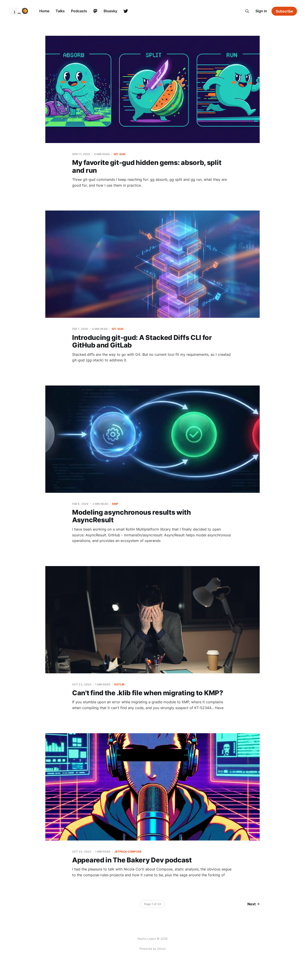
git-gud (119, 154)
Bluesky (110, 11)
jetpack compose (127, 851)
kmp (115, 504)
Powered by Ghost (153, 948)
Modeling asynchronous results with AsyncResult (131, 516)
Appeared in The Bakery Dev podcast (132, 860)
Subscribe (284, 11)
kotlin (119, 684)
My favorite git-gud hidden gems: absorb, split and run (146, 166)
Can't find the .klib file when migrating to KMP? (147, 693)
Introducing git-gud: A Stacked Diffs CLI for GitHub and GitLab (142, 341)
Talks (60, 11)
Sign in (261, 11)
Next (251, 904)
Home (44, 11)
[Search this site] (247, 11)
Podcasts (79, 11)
